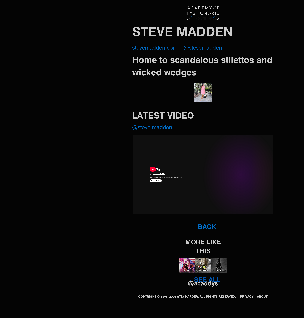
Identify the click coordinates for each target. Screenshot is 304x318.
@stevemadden (202, 48)
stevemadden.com (154, 48)
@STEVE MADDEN (152, 127)
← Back (203, 227)
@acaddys (203, 284)
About (262, 296)
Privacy (246, 296)
